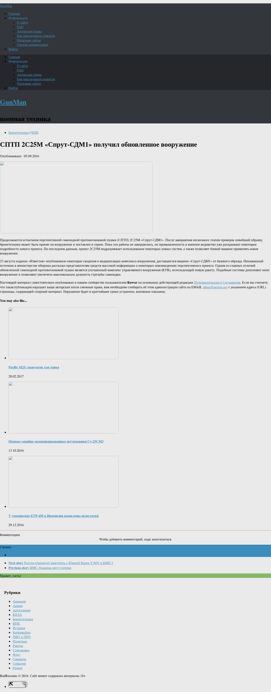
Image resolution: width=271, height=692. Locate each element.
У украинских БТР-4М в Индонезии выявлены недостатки (53, 515)
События (19, 663)
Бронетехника (18, 132)
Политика (20, 641)
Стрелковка (21, 650)
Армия (17, 605)
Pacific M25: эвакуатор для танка (33, 367)
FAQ (20, 27)
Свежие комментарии (32, 44)
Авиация (19, 601)
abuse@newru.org (215, 287)
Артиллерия (21, 610)
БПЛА (17, 614)
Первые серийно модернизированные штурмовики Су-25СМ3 (56, 441)
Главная (14, 13)
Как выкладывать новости (36, 35)
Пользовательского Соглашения (217, 282)
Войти (13, 49)
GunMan (6, 5)
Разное (17, 668)
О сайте (22, 22)
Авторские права (29, 31)
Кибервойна (21, 632)
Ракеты (18, 645)
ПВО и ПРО (22, 637)
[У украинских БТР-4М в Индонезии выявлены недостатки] (63, 506)
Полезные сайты (29, 40)
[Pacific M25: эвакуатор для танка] (63, 358)
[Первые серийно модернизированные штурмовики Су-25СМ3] (63, 432)
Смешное (19, 659)
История (19, 628)
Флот (16, 654)
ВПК (35, 132)
